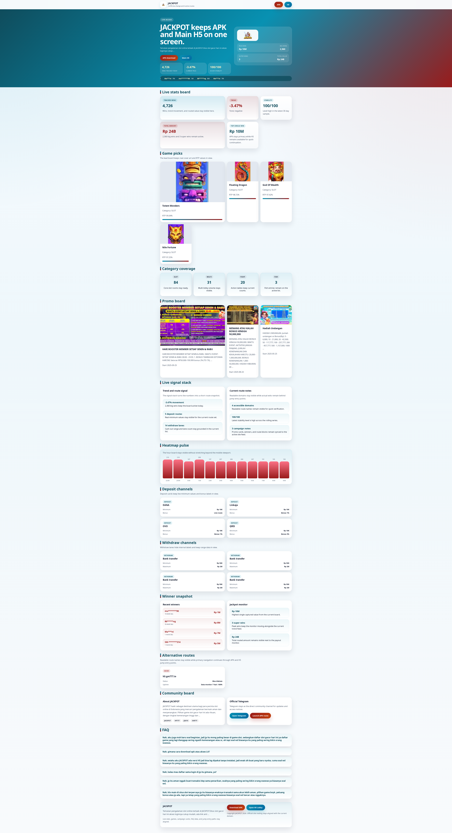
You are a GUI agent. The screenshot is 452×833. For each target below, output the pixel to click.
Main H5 (185, 58)
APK (278, 4)
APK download (169, 58)
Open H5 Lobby (255, 807)
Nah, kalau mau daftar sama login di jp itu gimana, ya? (189, 772)
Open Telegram (239, 715)
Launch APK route (260, 715)
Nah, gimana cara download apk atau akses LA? (186, 751)
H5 (288, 4)
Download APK (236, 807)
